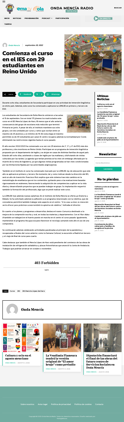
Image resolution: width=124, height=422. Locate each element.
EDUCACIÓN (71, 80)
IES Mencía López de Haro (33, 291)
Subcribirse (108, 169)
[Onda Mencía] (5, 45)
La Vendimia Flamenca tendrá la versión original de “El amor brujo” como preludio (108, 115)
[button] (118, 8)
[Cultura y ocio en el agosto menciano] (21, 338)
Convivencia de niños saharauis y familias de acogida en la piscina (105, 226)
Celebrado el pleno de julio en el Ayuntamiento (108, 138)
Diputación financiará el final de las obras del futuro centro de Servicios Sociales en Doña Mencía (107, 127)
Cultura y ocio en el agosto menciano (105, 105)
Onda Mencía (14, 45)
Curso (12, 291)
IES (18, 291)
